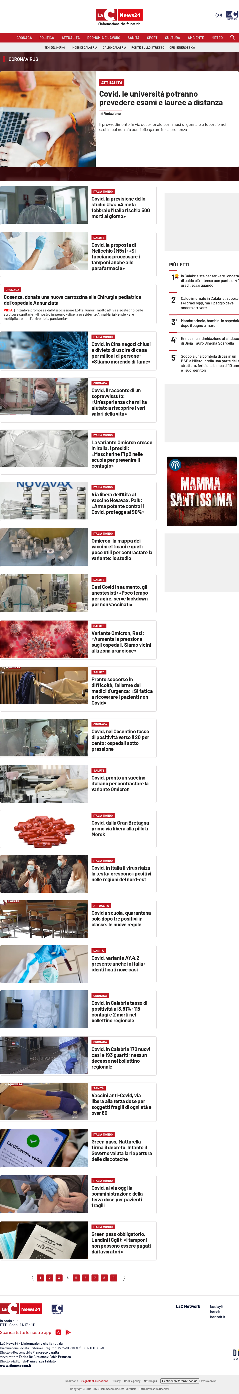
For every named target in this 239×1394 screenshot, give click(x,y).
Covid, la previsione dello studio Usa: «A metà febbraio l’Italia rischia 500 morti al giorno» (120, 207)
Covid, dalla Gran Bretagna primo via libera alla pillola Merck (120, 828)
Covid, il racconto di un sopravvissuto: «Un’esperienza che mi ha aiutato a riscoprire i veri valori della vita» (119, 401)
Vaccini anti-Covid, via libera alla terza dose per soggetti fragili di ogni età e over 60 (121, 1104)
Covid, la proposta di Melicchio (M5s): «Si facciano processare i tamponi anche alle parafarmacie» (115, 256)
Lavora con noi (208, 1381)
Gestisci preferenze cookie (179, 1381)
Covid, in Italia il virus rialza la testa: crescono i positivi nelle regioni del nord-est (121, 873)
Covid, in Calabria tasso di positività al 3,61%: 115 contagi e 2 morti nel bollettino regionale (119, 1011)
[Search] (232, 37)
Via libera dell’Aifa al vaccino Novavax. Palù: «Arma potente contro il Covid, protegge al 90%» (117, 503)
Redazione (71, 1381)
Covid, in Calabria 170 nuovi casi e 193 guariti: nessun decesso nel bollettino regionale (120, 1057)
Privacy (116, 1381)
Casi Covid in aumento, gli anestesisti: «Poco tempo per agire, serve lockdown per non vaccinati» (119, 595)
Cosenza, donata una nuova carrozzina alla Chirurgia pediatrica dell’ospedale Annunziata (72, 300)
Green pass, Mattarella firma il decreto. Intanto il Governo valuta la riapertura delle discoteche (121, 1150)
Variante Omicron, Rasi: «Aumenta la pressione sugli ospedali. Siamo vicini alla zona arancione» (121, 641)
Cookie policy (132, 1381)
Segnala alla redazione (94, 1381)
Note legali (150, 1381)
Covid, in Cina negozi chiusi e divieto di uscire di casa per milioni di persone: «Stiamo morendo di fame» (121, 352)
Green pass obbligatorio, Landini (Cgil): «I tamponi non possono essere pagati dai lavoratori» (121, 1242)
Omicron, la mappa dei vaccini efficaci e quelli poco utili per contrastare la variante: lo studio (121, 549)
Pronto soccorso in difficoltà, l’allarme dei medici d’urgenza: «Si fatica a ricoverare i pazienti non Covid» (122, 691)
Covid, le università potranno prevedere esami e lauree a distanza (161, 98)
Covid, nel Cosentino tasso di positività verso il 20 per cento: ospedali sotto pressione (120, 740)
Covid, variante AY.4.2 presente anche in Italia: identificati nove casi (118, 963)
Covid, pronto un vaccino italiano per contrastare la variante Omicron (120, 783)
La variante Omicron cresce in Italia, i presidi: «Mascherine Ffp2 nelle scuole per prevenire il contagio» (121, 454)
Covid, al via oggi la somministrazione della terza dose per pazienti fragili (117, 1196)
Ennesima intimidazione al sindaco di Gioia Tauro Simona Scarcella (210, 340)
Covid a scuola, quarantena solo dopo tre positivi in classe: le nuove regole (121, 918)
